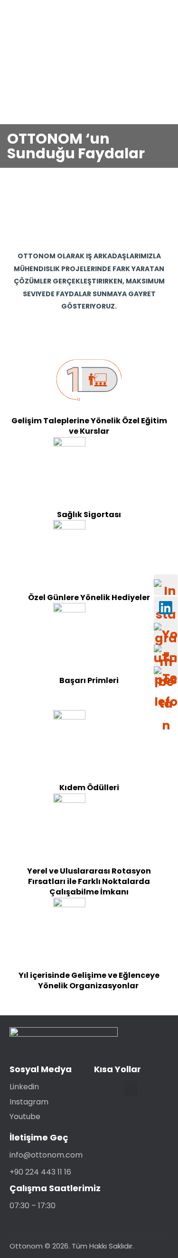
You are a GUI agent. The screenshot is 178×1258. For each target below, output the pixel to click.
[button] (131, 1088)
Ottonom (26, 1246)
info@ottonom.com (46, 1154)
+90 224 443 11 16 (40, 1172)
